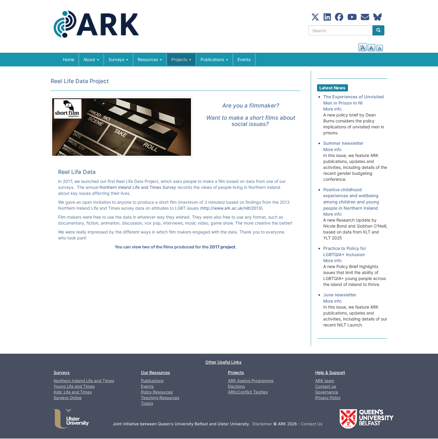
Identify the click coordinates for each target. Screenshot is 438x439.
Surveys (116, 59)
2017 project (222, 246)
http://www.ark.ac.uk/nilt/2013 (231, 208)
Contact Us (311, 423)
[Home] (101, 26)
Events (244, 59)
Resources (148, 59)
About (89, 59)
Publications (213, 59)
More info (332, 108)
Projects (179, 59)
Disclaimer (262, 423)
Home (68, 59)
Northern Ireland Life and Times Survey (138, 187)
